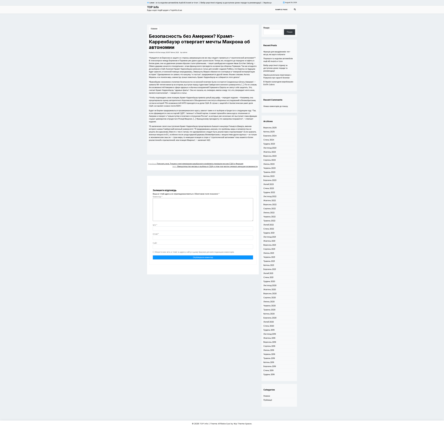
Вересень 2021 (269, 245)
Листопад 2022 (269, 196)
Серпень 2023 (269, 160)
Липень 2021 (268, 253)
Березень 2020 (269, 317)
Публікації (267, 400)
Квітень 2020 (269, 313)
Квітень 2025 (269, 131)
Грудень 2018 (269, 374)
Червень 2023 (269, 168)
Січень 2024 (268, 139)
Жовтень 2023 (269, 152)
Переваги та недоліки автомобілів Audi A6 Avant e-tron (278, 60)
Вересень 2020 (270, 293)
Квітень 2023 (268, 176)
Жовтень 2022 (269, 200)
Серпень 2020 (269, 297)
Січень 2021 (268, 277)
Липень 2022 (268, 212)
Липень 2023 (268, 164)
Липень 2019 (268, 350)
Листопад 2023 (269, 148)
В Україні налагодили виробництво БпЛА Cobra (278, 83)
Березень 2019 (269, 366)
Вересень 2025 (270, 127)
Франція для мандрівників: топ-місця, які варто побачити (277, 53)
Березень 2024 (270, 135)
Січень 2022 (268, 228)
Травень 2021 (269, 261)
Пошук (266, 27)
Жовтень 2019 (269, 338)
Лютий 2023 (268, 184)
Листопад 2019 (269, 334)
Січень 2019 (268, 370)
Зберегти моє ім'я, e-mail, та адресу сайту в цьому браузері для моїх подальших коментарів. (194, 252)
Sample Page (281, 9)
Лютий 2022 (268, 224)
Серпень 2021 (269, 249)
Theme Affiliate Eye (220, 423)
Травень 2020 (269, 309)
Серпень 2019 (269, 346)
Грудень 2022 (269, 192)
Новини (154, 28)
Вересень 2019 (269, 342)
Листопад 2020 (269, 285)
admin (184, 52)
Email (156, 234)
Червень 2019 (269, 354)
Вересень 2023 (269, 156)
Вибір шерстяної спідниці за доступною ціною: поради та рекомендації (275, 68)
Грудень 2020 (269, 281)
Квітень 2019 (268, 362)
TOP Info (153, 7)
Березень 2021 (269, 269)
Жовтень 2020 (269, 289)
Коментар (157, 196)
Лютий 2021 (268, 273)
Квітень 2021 (268, 265)
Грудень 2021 (268, 233)
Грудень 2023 (269, 144)
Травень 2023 (269, 172)
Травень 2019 (269, 358)
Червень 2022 (269, 216)
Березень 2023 (269, 180)
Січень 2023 (268, 188)
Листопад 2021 (269, 237)
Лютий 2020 (268, 322)
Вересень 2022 (269, 204)
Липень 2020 (269, 301)
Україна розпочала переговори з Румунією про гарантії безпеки (277, 76)
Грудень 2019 (268, 330)
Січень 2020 (268, 326)
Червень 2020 (269, 305)
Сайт (155, 243)
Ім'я (155, 225)
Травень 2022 (269, 220)
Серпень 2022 (269, 208)
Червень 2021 (269, 257)
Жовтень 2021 (269, 241)
